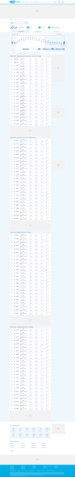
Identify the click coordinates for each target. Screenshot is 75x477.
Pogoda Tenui (22, 443)
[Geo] (27, 23)
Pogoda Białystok (12, 466)
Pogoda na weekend (56, 31)
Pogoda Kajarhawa (12, 445)
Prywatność (26, 470)
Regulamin (38, 470)
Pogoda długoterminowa (38, 31)
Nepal (15, 19)
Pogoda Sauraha (33, 447)
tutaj (26, 475)
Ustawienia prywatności (32, 470)
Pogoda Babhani (12, 443)
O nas (22, 470)
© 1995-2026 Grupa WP (13, 470)
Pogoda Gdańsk (34, 466)
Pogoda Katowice (56, 466)
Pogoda (18, 2)
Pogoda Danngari (44, 447)
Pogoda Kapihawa (33, 443)
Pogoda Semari (23, 447)
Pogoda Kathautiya (23, 445)
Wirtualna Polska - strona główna (12, 2)
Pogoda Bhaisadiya (33, 445)
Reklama (19, 470)
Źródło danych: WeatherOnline (50, 470)
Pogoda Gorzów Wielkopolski (46, 466)
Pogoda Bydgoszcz (23, 466)
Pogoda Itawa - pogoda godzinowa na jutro (19, 137)
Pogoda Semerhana (44, 445)
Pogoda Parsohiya (12, 447)
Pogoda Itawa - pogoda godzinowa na (18, 232)
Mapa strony (43, 470)
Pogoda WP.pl (12, 19)
